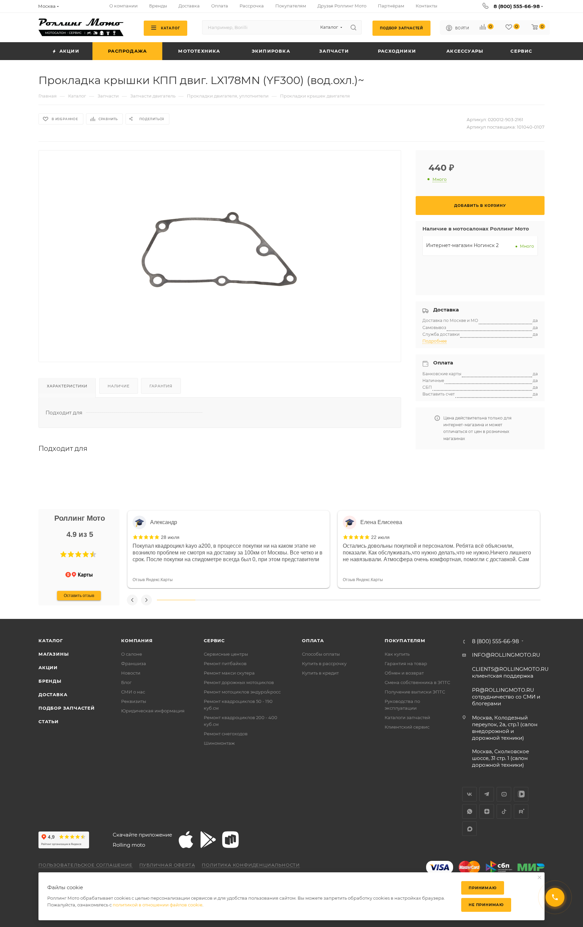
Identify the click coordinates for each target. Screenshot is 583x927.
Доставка (52, 694)
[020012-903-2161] (220, 250)
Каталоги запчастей (407, 717)
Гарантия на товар (406, 663)
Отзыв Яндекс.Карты (153, 579)
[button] (63, 554)
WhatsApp (469, 811)
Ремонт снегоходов (226, 733)
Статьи (48, 721)
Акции (48, 667)
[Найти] (353, 27)
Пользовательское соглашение (85, 865)
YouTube (504, 794)
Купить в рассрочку (324, 663)
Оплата (313, 640)
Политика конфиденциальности (251, 865)
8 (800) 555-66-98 (517, 6)
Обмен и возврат (404, 673)
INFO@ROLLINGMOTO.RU (506, 655)
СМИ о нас (133, 691)
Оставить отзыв (79, 595)
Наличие (119, 386)
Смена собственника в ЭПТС (417, 682)
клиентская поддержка (510, 672)
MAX (469, 828)
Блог (126, 682)
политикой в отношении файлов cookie (157, 904)
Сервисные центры (226, 654)
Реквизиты (133, 701)
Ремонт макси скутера (229, 673)
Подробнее (434, 341)
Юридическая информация (153, 710)
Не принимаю (486, 904)
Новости (130, 673)
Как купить (397, 654)
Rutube (521, 811)
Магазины (53, 654)
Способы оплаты (321, 654)
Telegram (486, 794)
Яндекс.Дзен (486, 811)
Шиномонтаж (219, 743)
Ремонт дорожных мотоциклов (239, 682)
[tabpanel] (228, 549)
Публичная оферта (167, 865)
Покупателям (405, 640)
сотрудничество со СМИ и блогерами (506, 697)
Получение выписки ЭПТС (415, 691)
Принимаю (482, 887)
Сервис (214, 640)
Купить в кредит (320, 673)
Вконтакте (469, 794)
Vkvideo (521, 794)
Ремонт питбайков (225, 663)
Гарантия (160, 386)
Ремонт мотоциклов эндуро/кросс (242, 691)
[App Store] (185, 839)
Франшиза (133, 663)
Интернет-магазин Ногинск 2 (462, 245)
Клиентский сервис (407, 727)
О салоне (131, 654)
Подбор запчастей (66, 708)
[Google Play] (208, 839)
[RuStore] (230, 839)
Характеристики (67, 386)
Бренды (49, 681)
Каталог (50, 640)
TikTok (504, 811)
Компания (136, 640)
